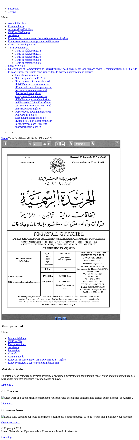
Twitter (12, 11)
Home (4, 138)
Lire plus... (7, 384)
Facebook (13, 8)
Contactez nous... (10, 422)
